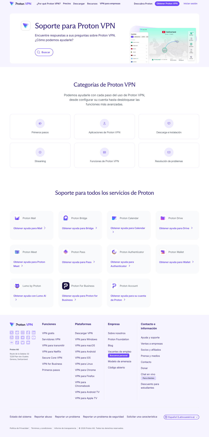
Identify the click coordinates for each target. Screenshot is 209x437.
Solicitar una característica (142, 416)
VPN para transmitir (53, 345)
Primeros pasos (51, 369)
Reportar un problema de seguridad (103, 416)
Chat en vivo (148, 374)
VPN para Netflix (51, 351)
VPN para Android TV (87, 391)
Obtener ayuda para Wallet (174, 262)
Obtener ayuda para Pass (77, 262)
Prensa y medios (150, 355)
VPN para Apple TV (86, 398)
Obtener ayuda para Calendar (128, 228)
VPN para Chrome (85, 369)
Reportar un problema (67, 416)
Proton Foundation (118, 339)
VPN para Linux (84, 363)
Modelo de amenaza (119, 361)
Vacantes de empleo (119, 351)
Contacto (146, 361)
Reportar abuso (43, 416)
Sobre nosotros (116, 333)
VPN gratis (48, 333)
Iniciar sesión (190, 3)
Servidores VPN (51, 339)
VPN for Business (52, 363)
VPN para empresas (110, 3)
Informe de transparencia (65, 428)
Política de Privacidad (19, 428)
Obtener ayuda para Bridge (78, 228)
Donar (144, 368)
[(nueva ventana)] (11, 332)
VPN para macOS (85, 345)
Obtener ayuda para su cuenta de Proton (128, 297)
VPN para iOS (83, 357)
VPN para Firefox (84, 376)
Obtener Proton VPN (167, 3)
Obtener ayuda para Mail (27, 228)
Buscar (46, 52)
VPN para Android (85, 351)
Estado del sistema (20, 416)
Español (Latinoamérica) (181, 417)
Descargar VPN (84, 333)
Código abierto (116, 367)
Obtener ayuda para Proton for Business (80, 297)
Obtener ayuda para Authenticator (122, 264)
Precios (67, 3)
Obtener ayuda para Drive (174, 228)
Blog (110, 345)
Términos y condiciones (41, 428)
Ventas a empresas (152, 343)
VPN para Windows (86, 339)
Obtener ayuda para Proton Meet (29, 264)
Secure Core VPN (52, 357)
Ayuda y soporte (150, 337)
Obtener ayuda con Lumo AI (29, 295)
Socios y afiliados (151, 349)
